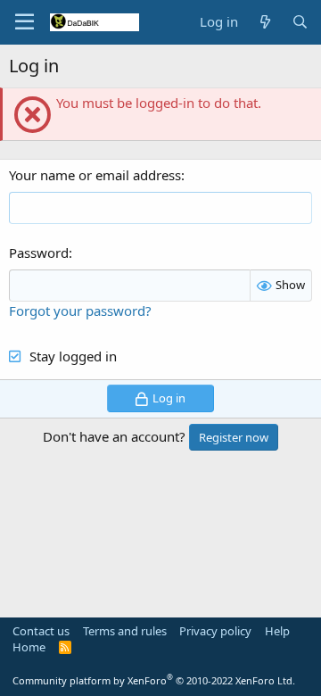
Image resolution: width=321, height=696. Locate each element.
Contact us (41, 631)
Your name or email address (95, 175)
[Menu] (24, 22)
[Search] (300, 21)
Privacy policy (215, 631)
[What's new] (264, 21)
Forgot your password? (80, 310)
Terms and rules (125, 631)
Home (28, 647)
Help (277, 631)
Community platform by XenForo (153, 680)
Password (39, 252)
